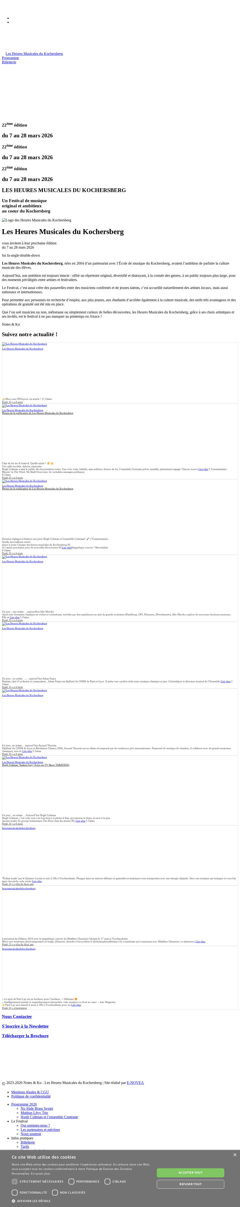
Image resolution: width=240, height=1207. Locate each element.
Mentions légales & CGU (30, 1092)
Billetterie (9, 62)
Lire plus (203, 469)
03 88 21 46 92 (22, 6)
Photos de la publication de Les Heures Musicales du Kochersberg (37, 413)
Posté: (12, 402)
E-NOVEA (135, 1083)
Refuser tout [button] (191, 1184)
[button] (81, 1200)
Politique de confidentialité (31, 1096)
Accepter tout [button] (190, 1173)
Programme (10, 58)
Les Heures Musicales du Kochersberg (22, 348)
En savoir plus (40, 1174)
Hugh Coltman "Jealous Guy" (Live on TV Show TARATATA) (35, 765)
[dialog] (120, 1178)
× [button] (234, 1155)
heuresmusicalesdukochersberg (19, 828)
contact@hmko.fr (24, 10)
